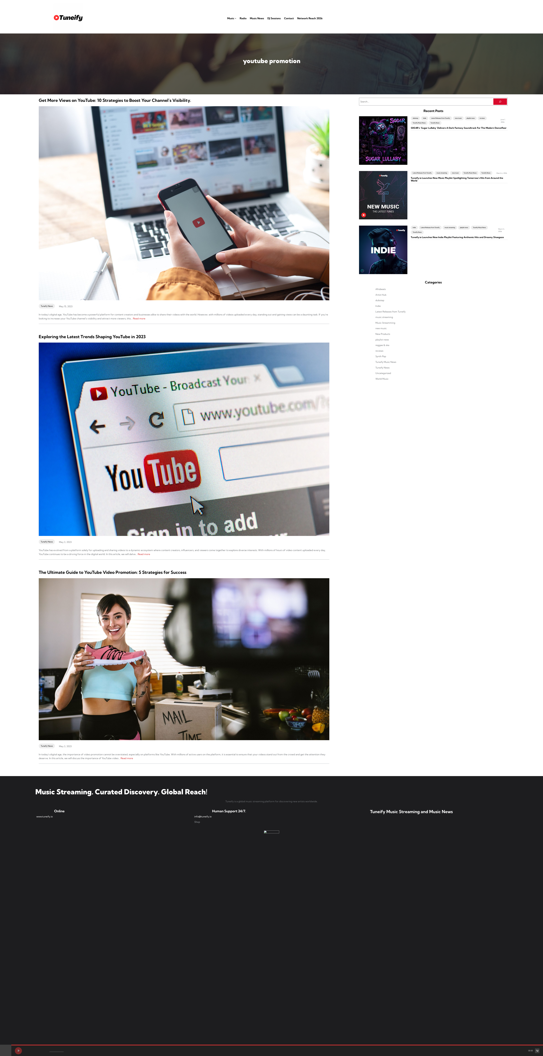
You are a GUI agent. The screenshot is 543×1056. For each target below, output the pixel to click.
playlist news (471, 118)
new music (458, 118)
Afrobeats (380, 289)
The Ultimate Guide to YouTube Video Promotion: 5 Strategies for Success (112, 572)
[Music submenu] (235, 18)
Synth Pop (380, 356)
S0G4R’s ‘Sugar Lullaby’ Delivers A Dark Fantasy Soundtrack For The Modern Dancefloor (459, 128)
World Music (381, 378)
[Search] (500, 101)
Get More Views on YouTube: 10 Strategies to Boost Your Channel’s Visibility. (115, 100)
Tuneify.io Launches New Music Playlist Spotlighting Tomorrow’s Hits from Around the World (457, 179)
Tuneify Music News (419, 123)
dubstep (415, 118)
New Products (382, 334)
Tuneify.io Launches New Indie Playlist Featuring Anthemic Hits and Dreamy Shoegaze (457, 237)
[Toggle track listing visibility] (537, 1050)
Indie (424, 118)
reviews (482, 118)
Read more (139, 318)
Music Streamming (385, 322)
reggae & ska (382, 345)
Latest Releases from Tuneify (440, 118)
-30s (38, 1051)
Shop (197, 821)
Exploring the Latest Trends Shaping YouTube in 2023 (92, 336)
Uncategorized (383, 373)
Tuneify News (47, 306)
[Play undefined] (18, 1050)
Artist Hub (380, 294)
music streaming (442, 173)
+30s (43, 1051)
